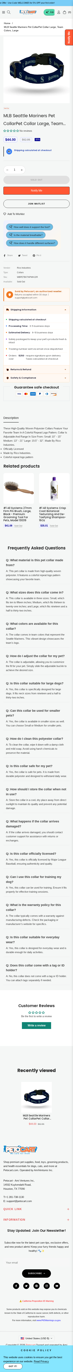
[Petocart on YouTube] (57, 1286)
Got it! (13, 1366)
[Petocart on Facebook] (16, 1286)
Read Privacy (41, 1361)
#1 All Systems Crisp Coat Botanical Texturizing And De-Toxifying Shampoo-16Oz (52, 514)
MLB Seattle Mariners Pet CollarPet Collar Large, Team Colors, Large (36, 1117)
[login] (57, 12)
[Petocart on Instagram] (47, 1286)
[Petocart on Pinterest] (36, 1286)
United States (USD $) (37, 1338)
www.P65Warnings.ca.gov (48, 1320)
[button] (11, 130)
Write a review (36, 1025)
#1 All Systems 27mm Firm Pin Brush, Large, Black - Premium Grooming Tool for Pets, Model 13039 (17, 514)
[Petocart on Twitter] (26, 1286)
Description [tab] (11, 418)
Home (7, 23)
